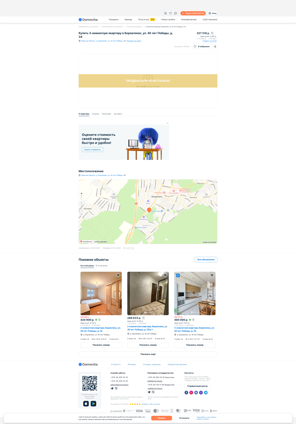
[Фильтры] (165, 13)
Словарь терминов (151, 364)
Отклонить (184, 418)
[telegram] (206, 392)
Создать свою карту (100, 241)
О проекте (115, 364)
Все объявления (206, 259)
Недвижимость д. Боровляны (89, 26)
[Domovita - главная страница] (88, 19)
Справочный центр (197, 386)
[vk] (196, 392)
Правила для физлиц (177, 364)
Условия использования (209, 242)
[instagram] (191, 392)
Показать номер (101, 345)
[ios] (86, 403)
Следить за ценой (209, 41)
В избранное (204, 46)
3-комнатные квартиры (134, 26)
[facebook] (186, 392)
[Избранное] (170, 13)
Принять (162, 418)
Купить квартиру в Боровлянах (112, 26)
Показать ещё (148, 354)
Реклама (132, 364)
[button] (101, 293)
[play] (93, 403)
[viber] (201, 392)
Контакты (189, 373)
